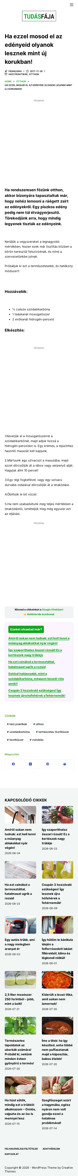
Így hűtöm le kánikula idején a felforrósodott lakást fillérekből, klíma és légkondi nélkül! (57, 949)
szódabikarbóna (18, 731)
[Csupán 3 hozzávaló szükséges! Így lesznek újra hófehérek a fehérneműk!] (57, 870)
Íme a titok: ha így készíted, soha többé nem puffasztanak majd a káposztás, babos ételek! (57, 1050)
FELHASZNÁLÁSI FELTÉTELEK (21, 1148)
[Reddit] (64, 764)
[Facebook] (13, 764)
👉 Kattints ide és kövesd (39, 614)
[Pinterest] (47, 764)
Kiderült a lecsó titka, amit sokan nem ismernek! (57, 999)
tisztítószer (15, 739)
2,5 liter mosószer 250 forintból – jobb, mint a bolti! (19, 999)
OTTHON (34, 74)
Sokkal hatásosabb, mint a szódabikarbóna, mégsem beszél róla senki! (36, 678)
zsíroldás (37, 739)
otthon (38, 724)
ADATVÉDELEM (51, 1148)
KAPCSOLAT (12, 1154)
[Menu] (71, 4)
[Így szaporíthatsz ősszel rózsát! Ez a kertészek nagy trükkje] (57, 815)
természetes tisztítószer (52, 731)
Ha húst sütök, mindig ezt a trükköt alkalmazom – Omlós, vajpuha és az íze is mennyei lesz (20, 1109)
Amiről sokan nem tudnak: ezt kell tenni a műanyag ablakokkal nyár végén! (20, 839)
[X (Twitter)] (30, 764)
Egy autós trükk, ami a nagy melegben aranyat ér (20, 944)
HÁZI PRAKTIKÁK (18, 74)
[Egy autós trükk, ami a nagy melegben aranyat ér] (20, 925)
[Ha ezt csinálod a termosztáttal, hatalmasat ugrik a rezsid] (20, 870)
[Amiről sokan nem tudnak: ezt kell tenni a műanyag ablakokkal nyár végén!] (20, 815)
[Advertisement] (39, 142)
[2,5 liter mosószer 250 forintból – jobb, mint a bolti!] (20, 980)
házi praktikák (17, 724)
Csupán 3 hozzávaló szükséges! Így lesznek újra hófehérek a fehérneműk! (57, 894)
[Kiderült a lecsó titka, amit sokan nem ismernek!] (57, 980)
